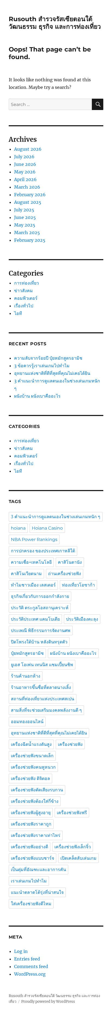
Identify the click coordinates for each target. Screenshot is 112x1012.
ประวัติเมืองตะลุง (82, 619)
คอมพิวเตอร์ (26, 298)
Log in (21, 951)
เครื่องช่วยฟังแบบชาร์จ (32, 858)
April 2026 (25, 179)
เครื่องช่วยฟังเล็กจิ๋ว (72, 846)
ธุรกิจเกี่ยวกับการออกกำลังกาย (40, 596)
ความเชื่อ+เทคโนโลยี (31, 562)
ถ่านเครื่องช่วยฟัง (64, 573)
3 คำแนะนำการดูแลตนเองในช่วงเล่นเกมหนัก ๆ (55, 516)
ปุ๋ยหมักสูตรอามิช (27, 653)
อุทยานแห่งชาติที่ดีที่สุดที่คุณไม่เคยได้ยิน (52, 373)
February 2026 (30, 194)
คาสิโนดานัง (70, 562)
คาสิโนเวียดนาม (26, 573)
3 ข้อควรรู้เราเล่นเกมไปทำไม (42, 365)
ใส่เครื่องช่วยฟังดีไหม (31, 903)
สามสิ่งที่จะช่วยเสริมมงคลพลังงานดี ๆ (46, 710)
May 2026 (25, 172)
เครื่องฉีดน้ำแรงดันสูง (31, 744)
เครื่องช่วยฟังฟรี (72, 812)
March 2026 (27, 187)
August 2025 (27, 202)
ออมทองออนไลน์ (27, 721)
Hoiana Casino (47, 528)
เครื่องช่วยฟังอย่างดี (29, 846)
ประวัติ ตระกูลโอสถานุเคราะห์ (40, 607)
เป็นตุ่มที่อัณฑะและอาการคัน (38, 869)
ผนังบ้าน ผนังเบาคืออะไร (37, 396)
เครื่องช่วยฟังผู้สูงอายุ (31, 812)
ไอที (18, 313)
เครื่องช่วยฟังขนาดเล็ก (32, 755)
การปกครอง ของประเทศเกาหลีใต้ (43, 550)
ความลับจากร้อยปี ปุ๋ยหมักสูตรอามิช (48, 358)
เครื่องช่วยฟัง (70, 744)
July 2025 (24, 209)
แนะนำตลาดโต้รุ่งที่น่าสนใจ (37, 892)
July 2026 (24, 156)
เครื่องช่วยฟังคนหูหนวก (33, 767)
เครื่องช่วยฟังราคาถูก (31, 824)
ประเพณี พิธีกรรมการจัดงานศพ (40, 630)
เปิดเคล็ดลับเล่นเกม (78, 858)
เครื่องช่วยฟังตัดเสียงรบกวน (37, 789)
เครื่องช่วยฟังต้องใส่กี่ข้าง (34, 801)
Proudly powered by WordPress (48, 1001)
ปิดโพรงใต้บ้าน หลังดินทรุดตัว (39, 641)
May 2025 (24, 225)
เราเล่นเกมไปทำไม (29, 881)
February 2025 (29, 240)
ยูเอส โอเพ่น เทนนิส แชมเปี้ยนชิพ (42, 664)
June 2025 (25, 217)
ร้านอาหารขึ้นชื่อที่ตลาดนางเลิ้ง (41, 687)
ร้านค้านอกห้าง (25, 676)
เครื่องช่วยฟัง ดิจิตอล (30, 778)
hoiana (18, 528)
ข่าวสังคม (23, 290)
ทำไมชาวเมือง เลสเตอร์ (33, 585)
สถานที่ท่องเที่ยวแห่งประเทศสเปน (42, 698)
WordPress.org (30, 974)
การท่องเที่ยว (26, 283)
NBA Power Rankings (34, 539)
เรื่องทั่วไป (23, 305)
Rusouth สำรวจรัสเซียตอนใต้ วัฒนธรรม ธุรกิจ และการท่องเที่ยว (55, 22)
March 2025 (27, 232)
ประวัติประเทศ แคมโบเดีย (35, 619)
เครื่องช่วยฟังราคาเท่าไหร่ (35, 835)
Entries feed (27, 959)
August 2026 (28, 149)
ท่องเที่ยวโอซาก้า (78, 585)
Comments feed (31, 966)
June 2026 (25, 164)
